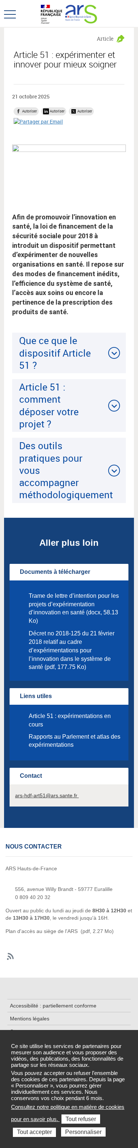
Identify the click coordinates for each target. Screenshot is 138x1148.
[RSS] (10, 957)
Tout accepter (34, 1132)
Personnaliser (83, 1132)
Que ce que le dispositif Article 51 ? (55, 352)
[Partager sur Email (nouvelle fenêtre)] (38, 121)
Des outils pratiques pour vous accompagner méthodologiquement (66, 470)
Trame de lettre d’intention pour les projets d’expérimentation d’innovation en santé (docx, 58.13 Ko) (74, 608)
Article (105, 38)
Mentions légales (29, 1019)
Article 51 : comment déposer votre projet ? (49, 405)
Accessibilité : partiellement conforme (53, 1006)
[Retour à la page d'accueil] (81, 13)
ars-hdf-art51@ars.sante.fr (47, 795)
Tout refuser (81, 1119)
